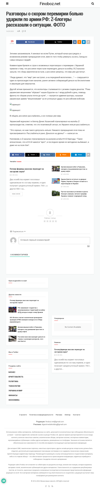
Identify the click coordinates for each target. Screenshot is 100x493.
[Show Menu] (7, 3)
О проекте (23, 415)
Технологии (14, 386)
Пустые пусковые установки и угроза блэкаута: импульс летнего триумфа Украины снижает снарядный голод (74, 194)
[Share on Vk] (75, 42)
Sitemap (67, 415)
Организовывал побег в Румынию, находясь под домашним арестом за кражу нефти (74, 169)
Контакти (76, 415)
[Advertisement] (73, 295)
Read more (17, 194)
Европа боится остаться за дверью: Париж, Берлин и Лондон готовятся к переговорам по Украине (74, 181)
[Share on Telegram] (84, 42)
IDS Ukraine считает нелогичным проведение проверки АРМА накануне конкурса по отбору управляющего (26, 320)
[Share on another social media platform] (88, 42)
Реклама (59, 415)
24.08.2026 (14, 175)
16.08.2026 (65, 174)
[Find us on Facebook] (45, 486)
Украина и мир (15, 391)
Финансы (13, 395)
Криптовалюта (16, 377)
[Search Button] (92, 3)
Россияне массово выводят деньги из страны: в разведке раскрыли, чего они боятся (31, 339)
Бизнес (12, 372)
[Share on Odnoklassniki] (79, 42)
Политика (13, 381)
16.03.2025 (10, 31)
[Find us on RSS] (52, 486)
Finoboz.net (50, 4)
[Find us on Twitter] (49, 486)
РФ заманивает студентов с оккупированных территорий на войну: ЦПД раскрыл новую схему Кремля (31, 310)
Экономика (14, 400)
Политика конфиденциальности (41, 415)
